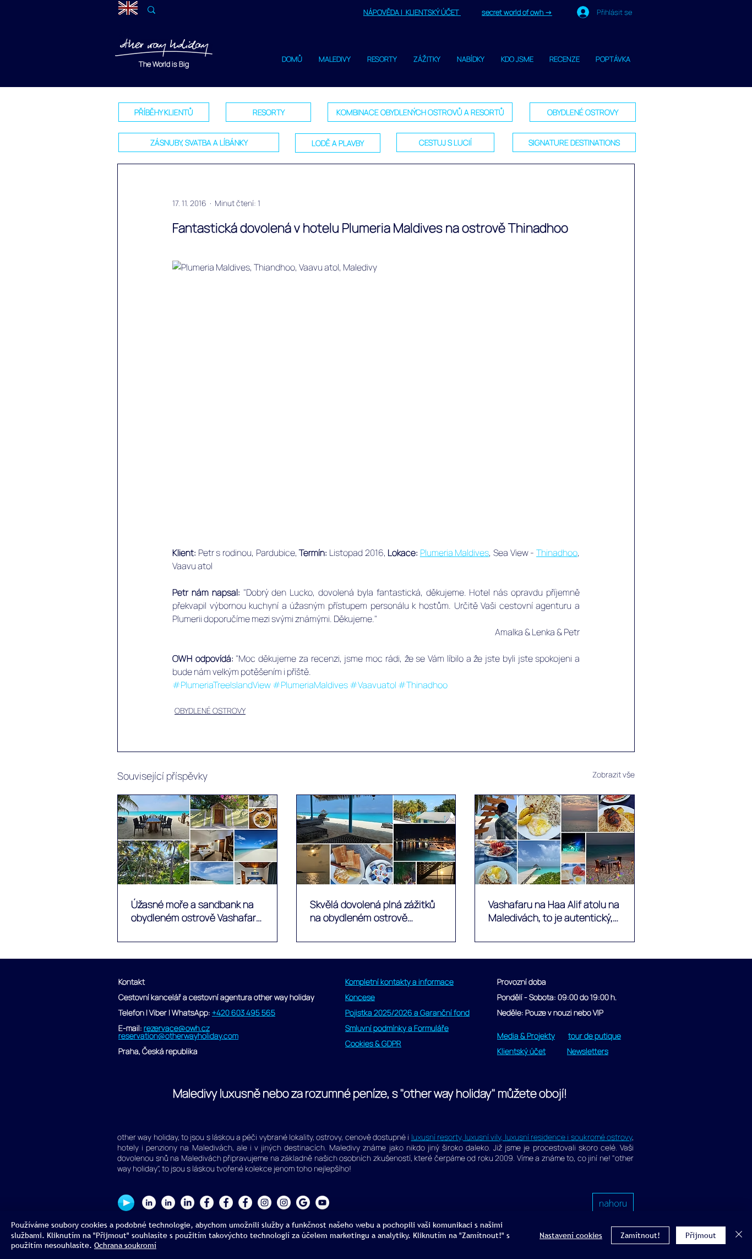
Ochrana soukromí (125, 1245)
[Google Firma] (303, 1202)
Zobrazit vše (613, 774)
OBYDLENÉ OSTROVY (210, 710)
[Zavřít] (738, 1235)
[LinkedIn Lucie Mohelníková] (149, 1202)
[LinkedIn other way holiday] (168, 1202)
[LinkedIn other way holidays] (187, 1202)
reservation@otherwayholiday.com (178, 1035)
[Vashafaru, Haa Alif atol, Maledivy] (376, 839)
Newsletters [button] (587, 1051)
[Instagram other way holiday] (264, 1202)
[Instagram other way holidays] (284, 1202)
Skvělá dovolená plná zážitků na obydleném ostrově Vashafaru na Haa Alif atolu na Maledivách (375, 911)
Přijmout (700, 1235)
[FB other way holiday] (226, 1202)
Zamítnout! (640, 1235)
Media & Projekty (526, 1035)
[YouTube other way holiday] (322, 1202)
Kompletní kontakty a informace (399, 981)
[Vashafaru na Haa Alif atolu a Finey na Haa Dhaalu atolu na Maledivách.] (197, 839)
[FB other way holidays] (245, 1202)
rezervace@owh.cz (177, 1028)
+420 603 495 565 (243, 1012)
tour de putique (594, 1035)
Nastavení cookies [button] (571, 1235)
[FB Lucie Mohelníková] (207, 1202)
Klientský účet (521, 1051)
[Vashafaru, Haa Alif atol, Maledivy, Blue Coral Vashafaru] (554, 839)
